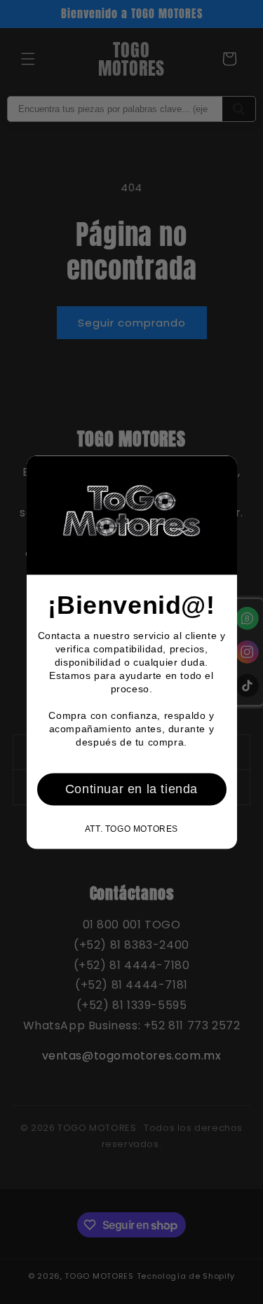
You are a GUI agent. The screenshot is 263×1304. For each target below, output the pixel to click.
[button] (221, 471)
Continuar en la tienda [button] (131, 789)
